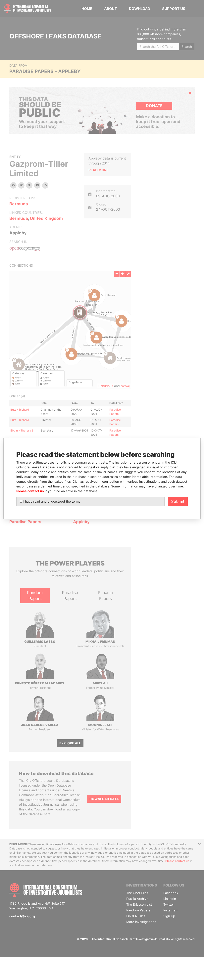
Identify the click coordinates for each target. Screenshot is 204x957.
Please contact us (30, 491)
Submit (177, 501)
